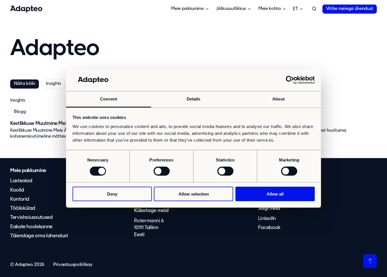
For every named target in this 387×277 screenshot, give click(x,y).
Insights (53, 83)
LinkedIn (267, 218)
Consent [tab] (108, 98)
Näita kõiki (24, 83)
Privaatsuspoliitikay (72, 265)
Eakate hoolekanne (31, 226)
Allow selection (193, 193)
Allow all (275, 193)
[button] (314, 9)
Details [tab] (194, 98)
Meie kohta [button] (269, 9)
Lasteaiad (21, 180)
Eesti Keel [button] (295, 9)
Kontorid (19, 199)
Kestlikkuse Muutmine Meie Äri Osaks (50, 123)
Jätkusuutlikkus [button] (231, 9)
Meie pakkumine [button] (187, 9)
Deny (112, 193)
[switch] (162, 171)
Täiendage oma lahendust (39, 235)
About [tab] (278, 98)
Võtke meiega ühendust (349, 9)
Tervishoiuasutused (31, 217)
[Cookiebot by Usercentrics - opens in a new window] (290, 80)
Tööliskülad (22, 208)
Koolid (17, 190)
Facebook (269, 227)
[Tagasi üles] (370, 261)
